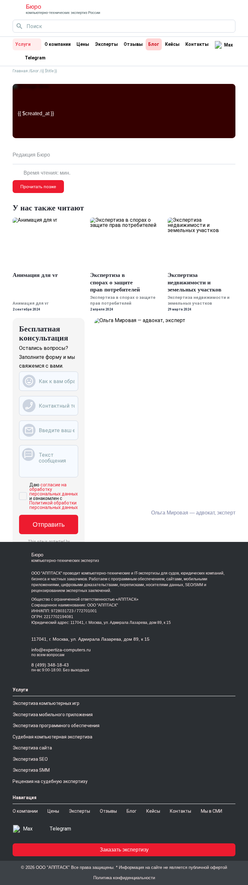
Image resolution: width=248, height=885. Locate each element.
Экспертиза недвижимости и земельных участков (195, 282)
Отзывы (133, 44)
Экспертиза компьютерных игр (46, 703)
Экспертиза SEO (30, 759)
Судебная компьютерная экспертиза (52, 736)
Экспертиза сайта (32, 747)
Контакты (197, 44)
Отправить (49, 524)
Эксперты (106, 44)
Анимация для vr (35, 275)
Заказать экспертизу (124, 849)
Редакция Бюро (31, 155)
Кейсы (172, 44)
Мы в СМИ (211, 811)
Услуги (23, 44)
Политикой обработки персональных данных (53, 505)
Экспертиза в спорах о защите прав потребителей (115, 282)
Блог (153, 44)
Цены (83, 44)
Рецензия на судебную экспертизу (50, 781)
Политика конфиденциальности (124, 877)
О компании (58, 44)
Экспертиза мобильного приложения (53, 714)
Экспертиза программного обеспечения (56, 725)
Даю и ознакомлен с (53, 496)
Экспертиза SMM (31, 770)
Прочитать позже (38, 186)
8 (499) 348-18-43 (50, 664)
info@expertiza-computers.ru (61, 649)
